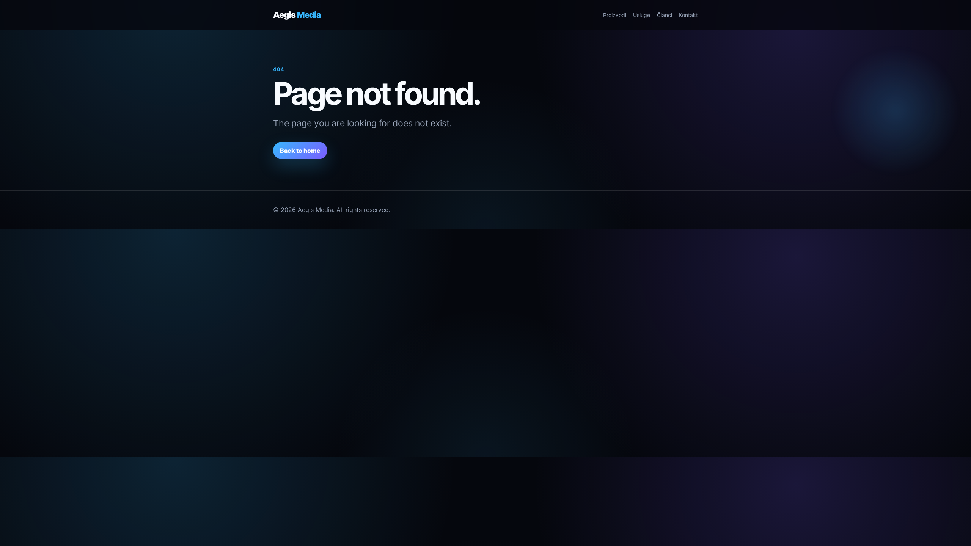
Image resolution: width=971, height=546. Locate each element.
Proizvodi (614, 15)
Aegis (297, 15)
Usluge (641, 15)
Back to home (300, 150)
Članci (664, 15)
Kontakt (688, 15)
